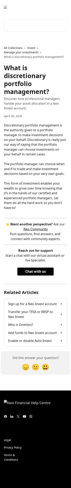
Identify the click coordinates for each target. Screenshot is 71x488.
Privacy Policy (12, 447)
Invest (31, 48)
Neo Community (35, 229)
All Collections (13, 48)
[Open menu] (63, 7)
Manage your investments (21, 52)
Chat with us (35, 271)
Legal (7, 440)
